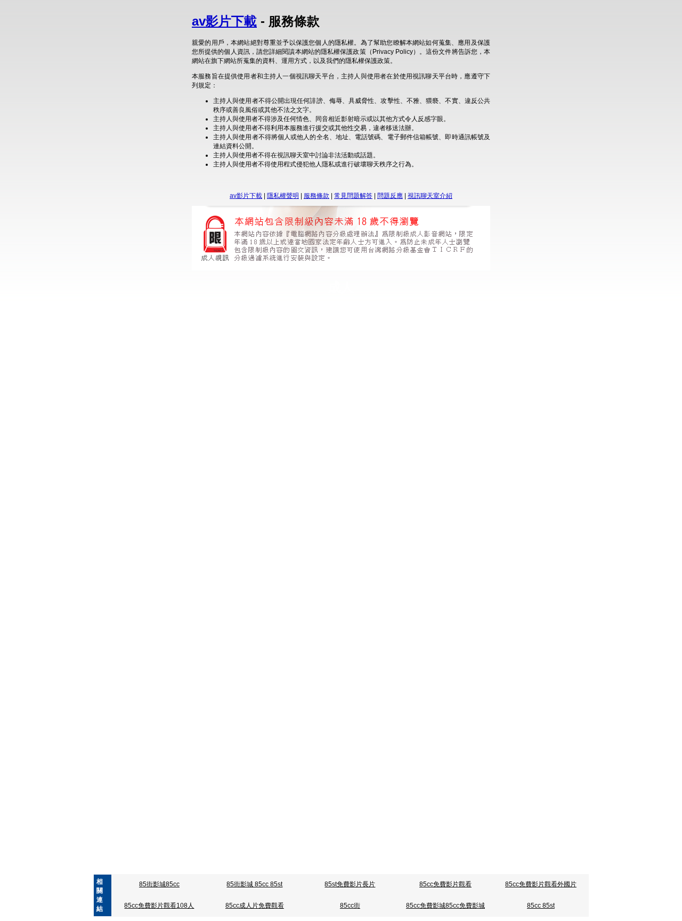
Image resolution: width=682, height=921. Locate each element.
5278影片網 (251, 316)
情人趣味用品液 (254, 691)
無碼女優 (374, 445)
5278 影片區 (290, 316)
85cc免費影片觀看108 (353, 376)
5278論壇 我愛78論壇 (417, 316)
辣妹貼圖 (405, 445)
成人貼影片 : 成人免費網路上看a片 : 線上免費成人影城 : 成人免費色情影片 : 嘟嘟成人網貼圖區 (428, 682)
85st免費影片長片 (349, 884)
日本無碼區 (264, 739)
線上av (317, 445)
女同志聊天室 (423, 505)
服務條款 (316, 195)
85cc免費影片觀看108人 (159, 905)
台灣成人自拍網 (435, 436)
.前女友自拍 (291, 385)
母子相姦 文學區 (434, 748)
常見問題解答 (353, 195)
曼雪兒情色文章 (384, 748)
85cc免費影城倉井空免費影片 (224, 376)
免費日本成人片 (307, 739)
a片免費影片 (304, 857)
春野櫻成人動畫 (247, 385)
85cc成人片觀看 (293, 376)
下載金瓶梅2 (328, 555)
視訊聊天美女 (289, 505)
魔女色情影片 (413, 325)
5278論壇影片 (361, 316)
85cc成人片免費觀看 (254, 905)
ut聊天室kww (283, 445)
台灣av (324, 615)
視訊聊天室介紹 (430, 195)
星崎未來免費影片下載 (382, 385)
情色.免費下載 (294, 748)
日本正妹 (347, 739)
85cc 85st (541, 905)
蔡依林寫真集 (414, 496)
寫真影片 (347, 496)
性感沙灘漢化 (400, 691)
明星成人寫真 (438, 385)
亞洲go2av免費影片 (281, 615)
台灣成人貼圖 (389, 436)
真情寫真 (378, 496)
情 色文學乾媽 (395, 866)
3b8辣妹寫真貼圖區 (421, 564)
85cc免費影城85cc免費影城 (445, 905)
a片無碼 (338, 857)
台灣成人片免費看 (299, 436)
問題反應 (390, 195)
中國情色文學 (438, 866)
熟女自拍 (344, 445)
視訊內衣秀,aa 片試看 (287, 866)
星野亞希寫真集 (307, 496)
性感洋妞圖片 (357, 691)
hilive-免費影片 (445, 624)
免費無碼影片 (234, 624)
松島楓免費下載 (246, 748)
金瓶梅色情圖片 (448, 555)
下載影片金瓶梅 (234, 555)
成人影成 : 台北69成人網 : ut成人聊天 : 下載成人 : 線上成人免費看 (98, 673)
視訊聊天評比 (380, 505)
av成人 (382, 615)
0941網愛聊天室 (347, 866)
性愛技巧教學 (338, 748)
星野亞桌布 (329, 385)
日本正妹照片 (384, 739)
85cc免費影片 (480, 376)
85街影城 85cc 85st (254, 884)
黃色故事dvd (298, 325)
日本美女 (421, 739)
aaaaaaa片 (274, 624)
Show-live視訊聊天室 (389, 624)
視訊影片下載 (370, 325)
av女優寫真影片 (365, 564)
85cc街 (350, 905)
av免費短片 (413, 615)
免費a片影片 (406, 857)
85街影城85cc (159, 884)
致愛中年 (262, 325)
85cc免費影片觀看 (445, 884)
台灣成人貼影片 (246, 436)
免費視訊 (252, 505)
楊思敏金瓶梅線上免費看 (386, 555)
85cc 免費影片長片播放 (422, 376)
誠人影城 (333, 325)
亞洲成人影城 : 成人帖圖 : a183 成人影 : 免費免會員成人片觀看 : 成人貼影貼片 (306, 673)
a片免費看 (369, 857)
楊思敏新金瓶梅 (283, 555)
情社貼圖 (437, 691)
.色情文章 (237, 866)
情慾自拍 (247, 564)
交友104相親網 (334, 505)
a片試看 (269, 857)
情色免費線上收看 (307, 691)
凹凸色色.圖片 (284, 564)
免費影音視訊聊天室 (324, 624)
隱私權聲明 (283, 195)
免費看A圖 (323, 564)
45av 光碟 (353, 615)
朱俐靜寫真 (264, 496)
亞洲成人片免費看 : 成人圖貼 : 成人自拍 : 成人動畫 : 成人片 (505, 673)
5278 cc (324, 316)
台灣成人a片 (348, 436)
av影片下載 (224, 21)
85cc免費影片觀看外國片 (541, 884)
